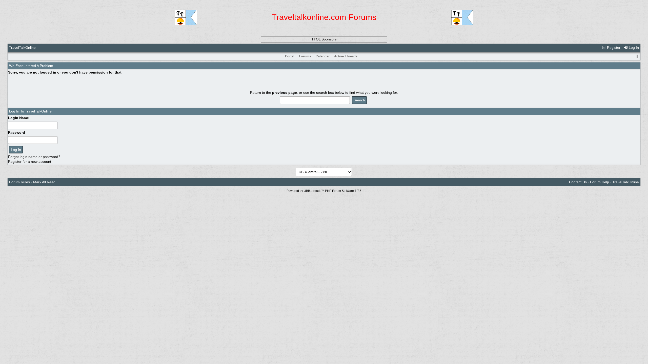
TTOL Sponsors (324, 39)
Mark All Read (44, 182)
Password (16, 132)
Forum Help (599, 182)
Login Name (18, 118)
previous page (284, 92)
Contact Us (578, 182)
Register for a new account (29, 162)
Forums (305, 56)
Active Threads (345, 56)
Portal (289, 56)
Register (613, 48)
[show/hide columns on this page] (637, 56)
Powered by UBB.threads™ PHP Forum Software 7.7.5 (324, 191)
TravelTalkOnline (22, 48)
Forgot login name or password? (34, 157)
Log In (633, 48)
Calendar (323, 56)
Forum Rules (19, 182)
